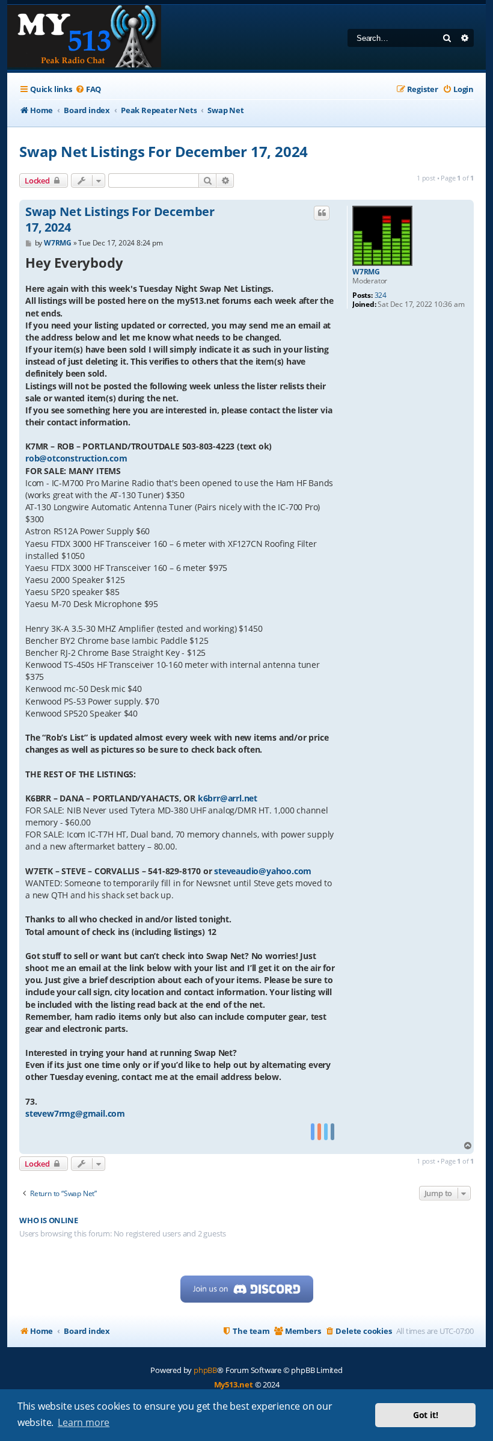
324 (381, 295)
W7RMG (366, 272)
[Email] (332, 1132)
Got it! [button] (425, 1415)
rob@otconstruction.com (76, 458)
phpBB (205, 1370)
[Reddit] (319, 1132)
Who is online (48, 1220)
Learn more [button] (83, 1422)
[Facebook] (312, 1132)
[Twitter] (326, 1132)
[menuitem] (88, 89)
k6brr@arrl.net (227, 798)
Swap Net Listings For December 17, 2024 (163, 151)
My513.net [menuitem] (233, 1384)
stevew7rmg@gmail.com (75, 1113)
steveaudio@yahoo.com (262, 871)
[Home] (84, 37)
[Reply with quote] (321, 213)
